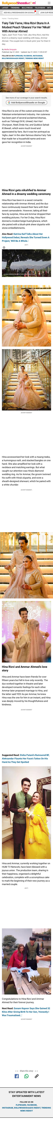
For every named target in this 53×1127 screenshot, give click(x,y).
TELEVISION (40, 8)
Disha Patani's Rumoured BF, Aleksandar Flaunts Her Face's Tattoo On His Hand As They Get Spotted (25, 758)
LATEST (5, 8)
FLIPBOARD (18, 56)
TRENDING (15, 8)
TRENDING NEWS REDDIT (34, 58)
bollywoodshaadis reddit (27, 1108)
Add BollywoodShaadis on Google (28, 102)
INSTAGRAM (37, 56)
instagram (7, 1108)
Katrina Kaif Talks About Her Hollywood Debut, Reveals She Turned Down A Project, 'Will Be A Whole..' (25, 237)
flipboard (21, 1105)
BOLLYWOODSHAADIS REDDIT (13, 58)
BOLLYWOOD (27, 8)
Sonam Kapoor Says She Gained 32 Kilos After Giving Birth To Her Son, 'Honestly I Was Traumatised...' (26, 1012)
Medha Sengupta (10, 49)
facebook (32, 1105)
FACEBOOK (28, 56)
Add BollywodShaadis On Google (19, 13)
